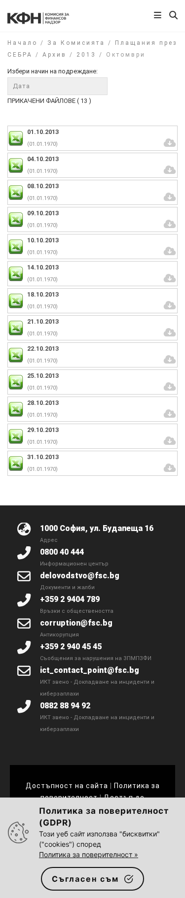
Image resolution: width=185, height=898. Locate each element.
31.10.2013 (43, 457)
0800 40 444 (62, 552)
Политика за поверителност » (88, 854)
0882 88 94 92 (65, 705)
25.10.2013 (43, 375)
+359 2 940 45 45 (71, 646)
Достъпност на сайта (67, 786)
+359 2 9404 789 (70, 599)
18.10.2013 (43, 294)
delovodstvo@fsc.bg (79, 575)
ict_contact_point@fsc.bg (89, 670)
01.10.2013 (43, 131)
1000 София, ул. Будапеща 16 (96, 528)
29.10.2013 (43, 429)
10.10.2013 (43, 240)
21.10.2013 (43, 321)
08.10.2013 (43, 186)
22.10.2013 (43, 348)
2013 (86, 54)
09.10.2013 (43, 213)
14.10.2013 (43, 267)
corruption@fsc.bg (76, 623)
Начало (22, 42)
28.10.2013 (43, 402)
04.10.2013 (43, 159)
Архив (54, 54)
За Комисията (76, 42)
